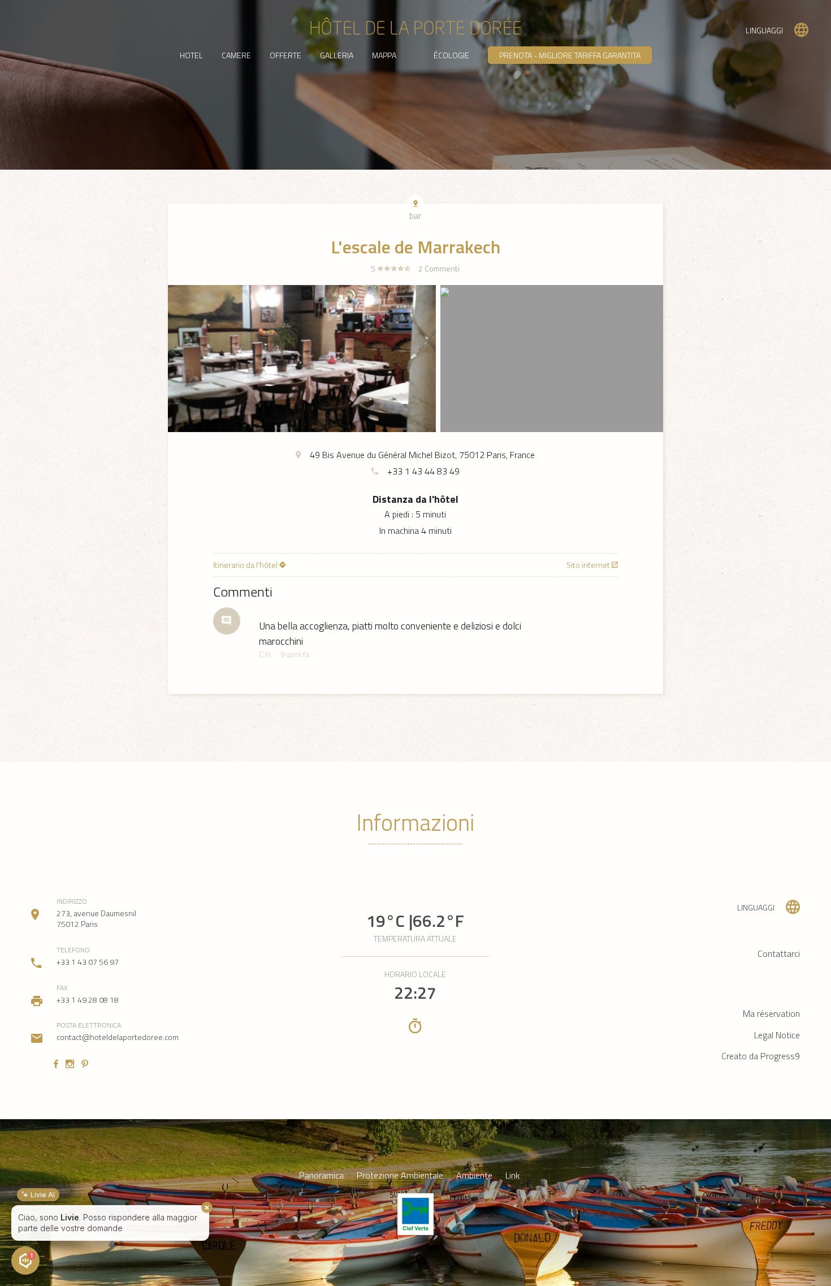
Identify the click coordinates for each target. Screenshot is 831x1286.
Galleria (336, 55)
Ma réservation (771, 1013)
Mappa (384, 55)
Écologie (451, 55)
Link (512, 1175)
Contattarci (779, 953)
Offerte (285, 55)
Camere (236, 55)
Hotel (191, 55)
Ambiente (474, 1175)
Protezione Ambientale (400, 1175)
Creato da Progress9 (760, 1056)
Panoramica (321, 1175)
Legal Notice (777, 1035)
